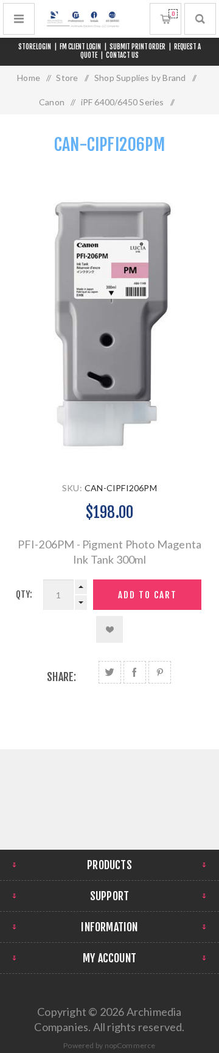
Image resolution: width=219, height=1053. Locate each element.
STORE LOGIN (34, 47)
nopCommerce (130, 1045)
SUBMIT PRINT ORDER (137, 47)
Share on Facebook (134, 672)
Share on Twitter (110, 672)
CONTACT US (122, 55)
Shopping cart (173, 13)
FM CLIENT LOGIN (80, 47)
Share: (61, 677)
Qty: (24, 594)
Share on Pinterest (159, 672)
